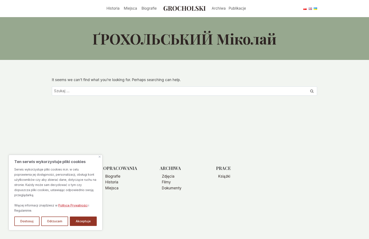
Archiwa (219, 8)
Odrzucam (54, 221)
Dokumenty (172, 188)
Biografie (149, 8)
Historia (113, 8)
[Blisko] (100, 157)
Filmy (166, 182)
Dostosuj (27, 221)
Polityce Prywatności (73, 205)
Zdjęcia (168, 176)
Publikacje (237, 8)
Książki (224, 176)
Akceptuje (83, 221)
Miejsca (130, 8)
